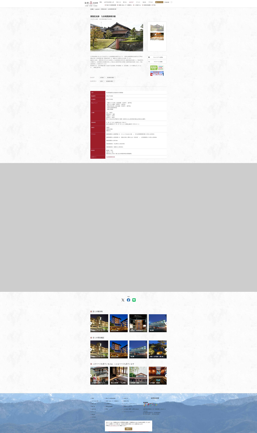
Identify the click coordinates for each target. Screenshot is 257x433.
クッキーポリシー (113, 425)
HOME (92, 9)
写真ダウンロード (128, 406)
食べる (124, 2)
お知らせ (126, 398)
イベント (138, 2)
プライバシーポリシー (129, 411)
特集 (101, 2)
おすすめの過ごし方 (109, 2)
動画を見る (126, 401)
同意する (128, 428)
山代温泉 (102, 77)
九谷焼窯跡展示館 (110, 157)
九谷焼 (101, 81)
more (91, 314)
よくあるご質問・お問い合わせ (131, 409)
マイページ (160, 2)
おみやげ (131, 2)
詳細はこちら (93, 367)
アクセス (151, 2)
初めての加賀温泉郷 (111, 5)
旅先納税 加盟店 (110, 77)
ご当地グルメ (138, 5)
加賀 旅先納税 (147, 5)
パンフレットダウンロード (130, 403)
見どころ (118, 2)
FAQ (154, 5)
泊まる (144, 2)
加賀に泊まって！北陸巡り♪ (125, 5)
